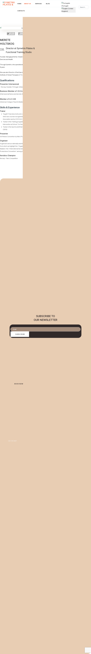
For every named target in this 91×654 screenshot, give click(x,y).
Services (38, 3)
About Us (27, 3)
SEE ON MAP (12, 441)
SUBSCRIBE (20, 334)
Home (19, 3)
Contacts (21, 11)
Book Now (18, 384)
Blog (48, 3)
